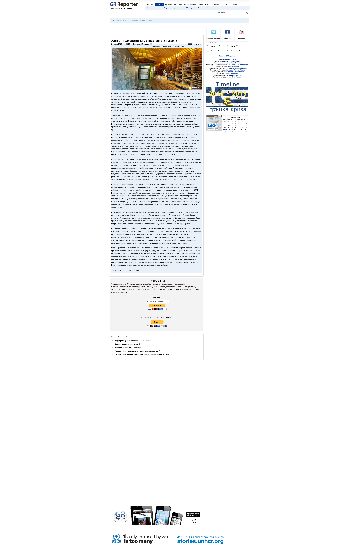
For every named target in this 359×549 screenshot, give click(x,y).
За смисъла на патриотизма (127, 344)
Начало (118, 20)
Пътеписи (201, 8)
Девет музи (178, 4)
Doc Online (215, 4)
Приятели (228, 38)
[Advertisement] (157, 29)
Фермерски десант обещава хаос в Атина (132, 341)
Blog (225, 4)
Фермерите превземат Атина (127, 348)
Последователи (213, 38)
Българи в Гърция (213, 8)
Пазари (149, 20)
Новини (150, 4)
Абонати (241, 38)
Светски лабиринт (190, 4)
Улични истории (228, 8)
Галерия (195, 88)
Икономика (169, 4)
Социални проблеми (153, 8)
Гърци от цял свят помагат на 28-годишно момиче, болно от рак (141, 354)
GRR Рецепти (190, 8)
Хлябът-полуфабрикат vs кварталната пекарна (144, 40)
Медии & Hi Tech (204, 4)
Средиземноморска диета (173, 8)
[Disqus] (157, 398)
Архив (235, 4)
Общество (159, 4)
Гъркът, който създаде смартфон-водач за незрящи (137, 351)
